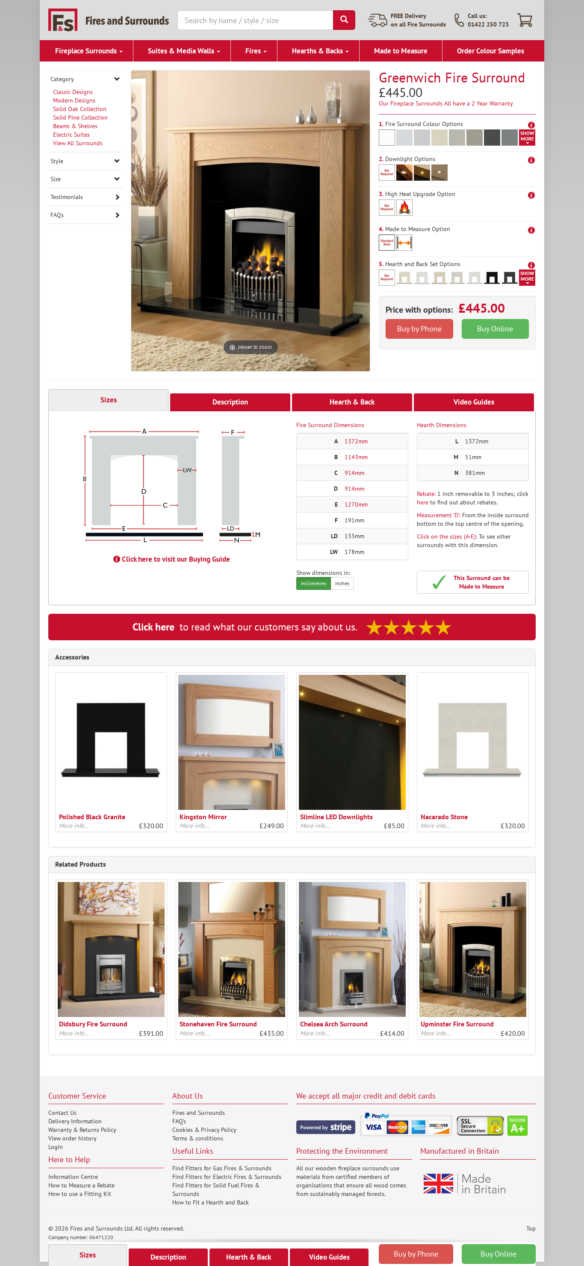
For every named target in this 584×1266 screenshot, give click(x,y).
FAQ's (179, 1121)
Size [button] (55, 179)
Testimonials (66, 197)
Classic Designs (73, 92)
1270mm (356, 504)
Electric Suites (71, 134)
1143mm (356, 457)
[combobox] (255, 20)
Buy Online (495, 329)
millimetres (313, 583)
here (422, 502)
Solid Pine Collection (80, 117)
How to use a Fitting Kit (79, 1194)
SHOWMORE (527, 136)
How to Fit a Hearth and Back (210, 1202)
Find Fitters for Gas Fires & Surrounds (221, 1168)
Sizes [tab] (108, 399)
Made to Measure (401, 51)
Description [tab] (230, 402)
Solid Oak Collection (79, 109)
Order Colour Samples (490, 51)
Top (531, 1228)
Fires (254, 51)
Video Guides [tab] (474, 402)
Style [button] (56, 161)
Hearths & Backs (318, 51)
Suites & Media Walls (182, 51)
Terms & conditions (197, 1138)
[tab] (85, 79)
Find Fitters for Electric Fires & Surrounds (226, 1177)
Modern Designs (74, 100)
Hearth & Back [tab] (352, 402)
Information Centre (73, 1177)
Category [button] (62, 79)
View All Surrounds (78, 143)
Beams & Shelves (75, 126)
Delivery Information (75, 1121)
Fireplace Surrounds (86, 51)
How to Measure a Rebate (81, 1185)
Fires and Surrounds (198, 1113)
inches (342, 583)
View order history (72, 1138)
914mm (354, 473)
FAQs (57, 215)
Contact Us (62, 1113)
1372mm (356, 441)
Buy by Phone (419, 329)
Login (55, 1147)
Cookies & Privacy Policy (204, 1130)
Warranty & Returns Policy (82, 1130)
